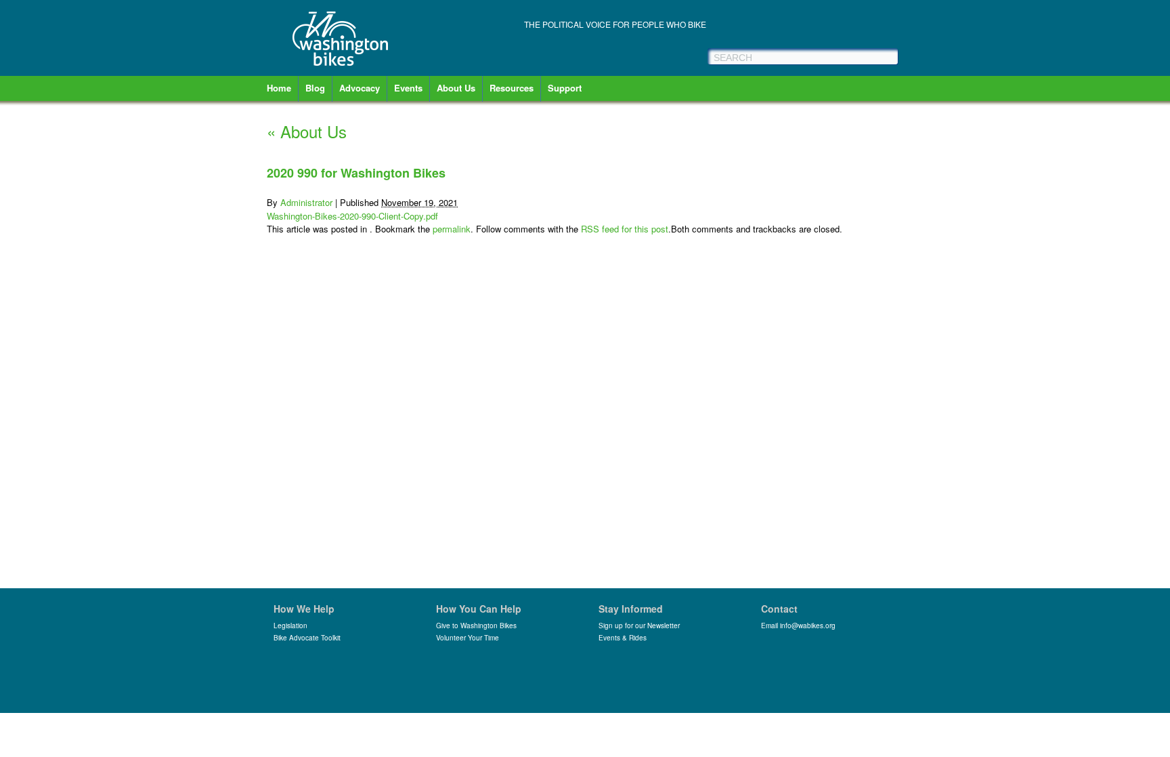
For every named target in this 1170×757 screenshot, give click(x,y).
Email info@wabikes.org (798, 625)
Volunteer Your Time (467, 637)
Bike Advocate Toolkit (307, 637)
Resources (512, 87)
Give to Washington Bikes (476, 625)
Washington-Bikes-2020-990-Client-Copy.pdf (352, 215)
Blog (315, 87)
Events (408, 87)
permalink (452, 228)
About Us (456, 87)
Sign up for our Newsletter (639, 625)
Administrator (306, 202)
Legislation (290, 625)
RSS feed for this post (624, 228)
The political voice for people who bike (615, 24)
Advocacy (359, 87)
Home (279, 87)
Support (565, 87)
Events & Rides (623, 637)
